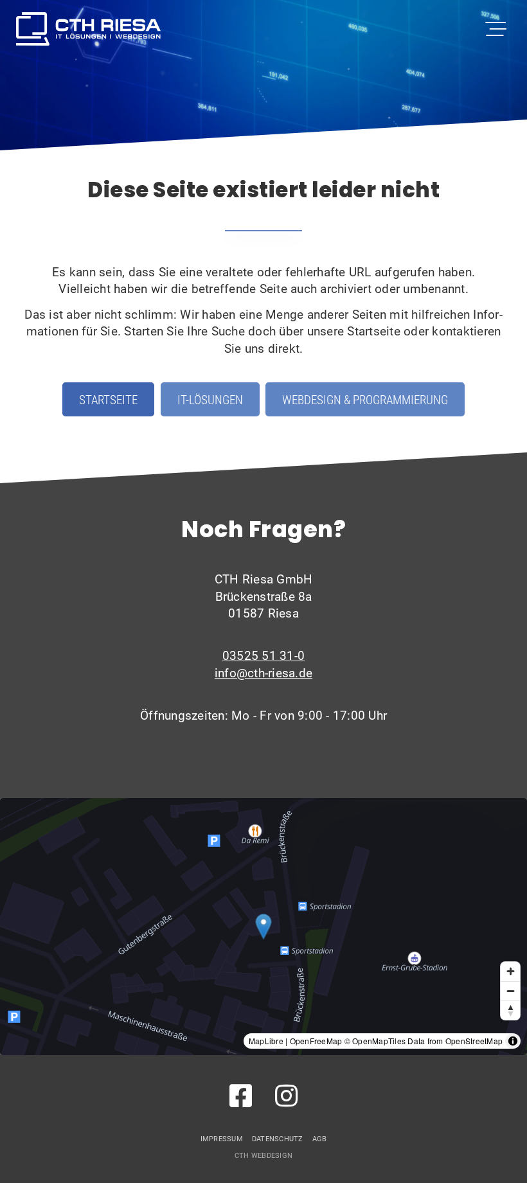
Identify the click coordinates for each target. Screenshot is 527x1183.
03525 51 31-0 (263, 655)
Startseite (108, 399)
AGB (319, 1138)
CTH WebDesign (263, 1155)
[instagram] (286, 1095)
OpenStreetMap (474, 1040)
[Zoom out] (510, 991)
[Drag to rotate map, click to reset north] (510, 1010)
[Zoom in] (510, 971)
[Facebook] (240, 1095)
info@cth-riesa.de (263, 672)
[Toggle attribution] (513, 1041)
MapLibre (266, 1040)
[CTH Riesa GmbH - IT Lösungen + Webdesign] (88, 29)
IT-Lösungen (210, 399)
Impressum (222, 1138)
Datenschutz (277, 1138)
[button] (264, 926)
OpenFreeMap (316, 1040)
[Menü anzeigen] (496, 29)
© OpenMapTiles (375, 1040)
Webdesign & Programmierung (365, 399)
